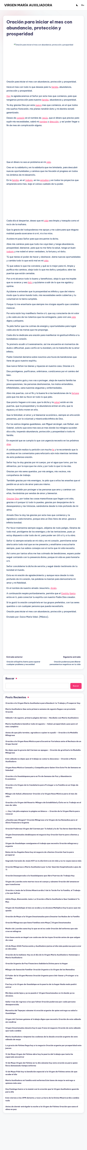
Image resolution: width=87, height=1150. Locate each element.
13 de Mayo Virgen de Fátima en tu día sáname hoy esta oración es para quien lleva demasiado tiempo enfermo (41, 1064)
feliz (30, 282)
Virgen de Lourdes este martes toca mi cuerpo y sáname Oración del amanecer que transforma (42, 883)
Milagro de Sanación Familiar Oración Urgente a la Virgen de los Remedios (40, 969)
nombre (43, 121)
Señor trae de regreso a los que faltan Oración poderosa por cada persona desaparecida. (40, 1003)
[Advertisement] (43, 63)
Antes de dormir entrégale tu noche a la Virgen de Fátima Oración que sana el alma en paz (41, 1107)
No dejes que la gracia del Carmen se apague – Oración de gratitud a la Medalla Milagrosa (43, 751)
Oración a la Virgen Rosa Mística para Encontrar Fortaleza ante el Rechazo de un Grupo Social (43, 742)
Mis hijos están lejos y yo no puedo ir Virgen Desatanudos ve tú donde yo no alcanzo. (39, 994)
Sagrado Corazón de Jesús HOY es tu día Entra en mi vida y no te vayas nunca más (43, 861)
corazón (21, 118)
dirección (54, 121)
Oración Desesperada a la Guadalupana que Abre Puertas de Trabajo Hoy (39, 875)
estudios (44, 180)
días (8, 444)
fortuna (75, 393)
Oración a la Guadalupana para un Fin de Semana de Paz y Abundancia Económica (38, 777)
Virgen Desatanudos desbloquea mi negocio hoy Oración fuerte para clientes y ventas (42, 836)
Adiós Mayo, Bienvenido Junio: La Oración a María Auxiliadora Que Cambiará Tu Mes (42, 900)
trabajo (29, 180)
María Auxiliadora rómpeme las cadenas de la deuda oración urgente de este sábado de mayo (41, 1038)
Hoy (8, 96)
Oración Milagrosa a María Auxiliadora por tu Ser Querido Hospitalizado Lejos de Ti (43, 868)
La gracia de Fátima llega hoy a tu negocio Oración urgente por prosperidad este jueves (43, 1046)
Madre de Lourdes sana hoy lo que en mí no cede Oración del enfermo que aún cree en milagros (41, 930)
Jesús (45, 118)
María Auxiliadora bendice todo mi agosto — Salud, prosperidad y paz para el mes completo (41, 725)
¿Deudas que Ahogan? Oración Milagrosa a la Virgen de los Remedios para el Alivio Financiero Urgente (41, 821)
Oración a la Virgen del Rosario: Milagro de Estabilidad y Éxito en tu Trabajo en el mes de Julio (43, 803)
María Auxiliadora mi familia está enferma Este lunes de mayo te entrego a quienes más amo (40, 1081)
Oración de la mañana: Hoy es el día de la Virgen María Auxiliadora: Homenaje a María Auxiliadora (42, 956)
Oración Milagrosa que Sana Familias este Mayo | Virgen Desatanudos (38, 922)
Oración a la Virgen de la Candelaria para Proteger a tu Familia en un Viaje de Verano (41, 786)
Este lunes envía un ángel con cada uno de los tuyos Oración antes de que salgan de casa (42, 938)
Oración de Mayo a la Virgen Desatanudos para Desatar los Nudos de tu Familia (42, 916)
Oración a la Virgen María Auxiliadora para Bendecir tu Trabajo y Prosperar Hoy (42, 703)
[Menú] (82, 5)
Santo (73, 593)
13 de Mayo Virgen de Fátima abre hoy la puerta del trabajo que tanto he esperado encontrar (39, 1055)
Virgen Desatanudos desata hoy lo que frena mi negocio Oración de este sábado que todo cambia (43, 1029)
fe (53, 449)
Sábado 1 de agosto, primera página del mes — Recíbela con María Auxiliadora (42, 718)
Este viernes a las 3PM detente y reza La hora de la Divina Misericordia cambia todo (42, 1099)
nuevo (38, 105)
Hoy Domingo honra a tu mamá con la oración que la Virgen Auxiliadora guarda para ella (42, 1090)
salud (57, 402)
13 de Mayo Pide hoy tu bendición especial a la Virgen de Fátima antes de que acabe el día (41, 1073)
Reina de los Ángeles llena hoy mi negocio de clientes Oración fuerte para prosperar (39, 853)
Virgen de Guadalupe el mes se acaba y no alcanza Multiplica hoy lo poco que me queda (43, 909)
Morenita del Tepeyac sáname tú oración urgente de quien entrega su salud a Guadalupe (41, 1011)
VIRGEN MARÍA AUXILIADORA (28, 5)
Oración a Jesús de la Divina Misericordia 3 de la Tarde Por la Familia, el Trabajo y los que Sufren (42, 891)
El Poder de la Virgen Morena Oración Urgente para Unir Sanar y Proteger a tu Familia (41, 976)
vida (48, 162)
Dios (17, 498)
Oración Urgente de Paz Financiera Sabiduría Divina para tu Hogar (36, 963)
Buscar (9, 678)
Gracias (10, 498)
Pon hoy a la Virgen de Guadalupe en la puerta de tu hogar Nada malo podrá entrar (40, 985)
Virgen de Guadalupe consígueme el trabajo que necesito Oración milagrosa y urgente (41, 844)
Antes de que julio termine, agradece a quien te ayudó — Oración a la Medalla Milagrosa (41, 734)
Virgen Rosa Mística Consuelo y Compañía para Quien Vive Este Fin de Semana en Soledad (43, 768)
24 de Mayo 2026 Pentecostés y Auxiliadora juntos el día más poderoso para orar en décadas (43, 947)
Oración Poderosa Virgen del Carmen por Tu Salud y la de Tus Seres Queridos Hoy (43, 829)
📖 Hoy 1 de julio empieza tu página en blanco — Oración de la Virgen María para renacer (42, 812)
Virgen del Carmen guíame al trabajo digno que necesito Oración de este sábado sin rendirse (43, 1020)
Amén (53, 588)
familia (54, 87)
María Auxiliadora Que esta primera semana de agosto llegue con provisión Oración (40, 710)
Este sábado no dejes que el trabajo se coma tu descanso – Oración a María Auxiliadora (40, 760)
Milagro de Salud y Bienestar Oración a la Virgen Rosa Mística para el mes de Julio (41, 795)
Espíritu (65, 593)
